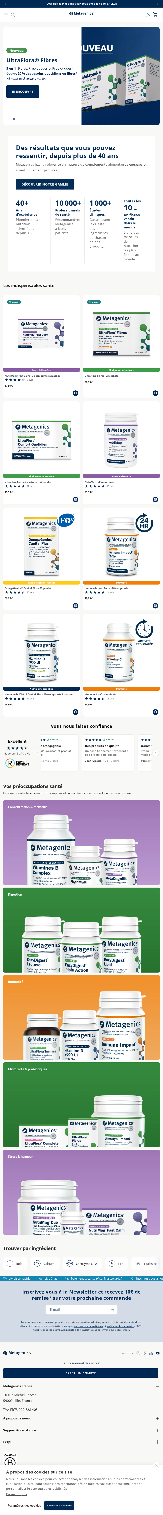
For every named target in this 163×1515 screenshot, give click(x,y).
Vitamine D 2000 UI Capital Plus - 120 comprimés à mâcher (39, 694)
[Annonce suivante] (157, 4)
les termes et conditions (88, 1326)
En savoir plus (16, 1494)
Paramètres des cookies (24, 1505)
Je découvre (22, 92)
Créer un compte (80, 1373)
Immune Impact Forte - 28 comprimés (106, 588)
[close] (156, 1465)
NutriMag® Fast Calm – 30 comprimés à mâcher (32, 375)
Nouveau (17, 50)
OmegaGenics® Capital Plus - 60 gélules (28, 588)
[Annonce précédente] (5, 4)
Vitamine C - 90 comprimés (100, 694)
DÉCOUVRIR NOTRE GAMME (44, 184)
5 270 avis (23, 753)
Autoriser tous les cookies (59, 1505)
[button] (6, 14)
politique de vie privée (120, 1326)
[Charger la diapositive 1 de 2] (8, 119)
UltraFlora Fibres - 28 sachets (101, 375)
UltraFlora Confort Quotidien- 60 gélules (28, 482)
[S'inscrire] (112, 1309)
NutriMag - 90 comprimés (99, 482)
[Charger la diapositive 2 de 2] (14, 119)
